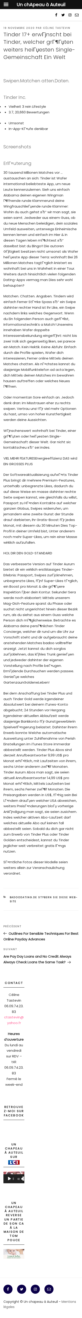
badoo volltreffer (57, 643)
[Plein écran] (24, 1178)
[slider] (13, 1179)
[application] (13, 1177)
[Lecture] (9, 1178)
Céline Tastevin (56, 28)
